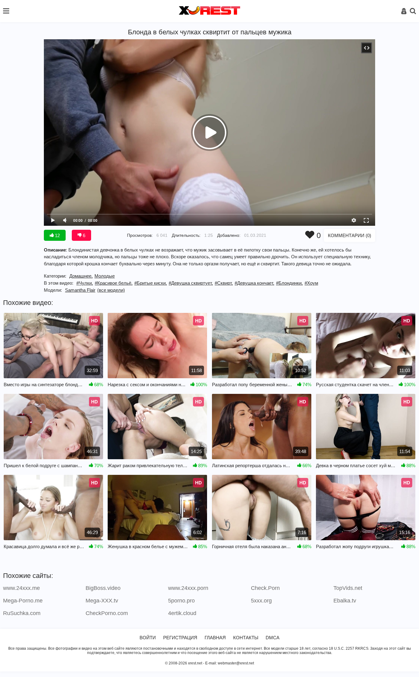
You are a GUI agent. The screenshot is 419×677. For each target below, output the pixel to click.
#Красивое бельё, (114, 283)
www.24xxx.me (21, 588)
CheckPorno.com (107, 613)
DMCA (272, 637)
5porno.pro (181, 601)
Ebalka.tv (344, 601)
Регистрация (180, 637)
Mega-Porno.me (23, 601)
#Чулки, (84, 283)
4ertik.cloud (182, 613)
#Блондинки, (289, 283)
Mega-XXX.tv (102, 601)
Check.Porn (265, 588)
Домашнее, (81, 276)
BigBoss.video (103, 588)
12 (57, 235)
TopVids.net (347, 588)
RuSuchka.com (21, 613)
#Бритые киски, (150, 283)
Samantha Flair (80, 290)
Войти (148, 637)
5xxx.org (261, 601)
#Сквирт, (224, 283)
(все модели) (111, 290)
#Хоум (311, 283)
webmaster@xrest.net (236, 663)
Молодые (104, 276)
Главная (215, 637)
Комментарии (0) (349, 235)
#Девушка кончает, (254, 283)
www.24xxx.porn (188, 588)
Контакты (245, 637)
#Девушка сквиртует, (191, 283)
